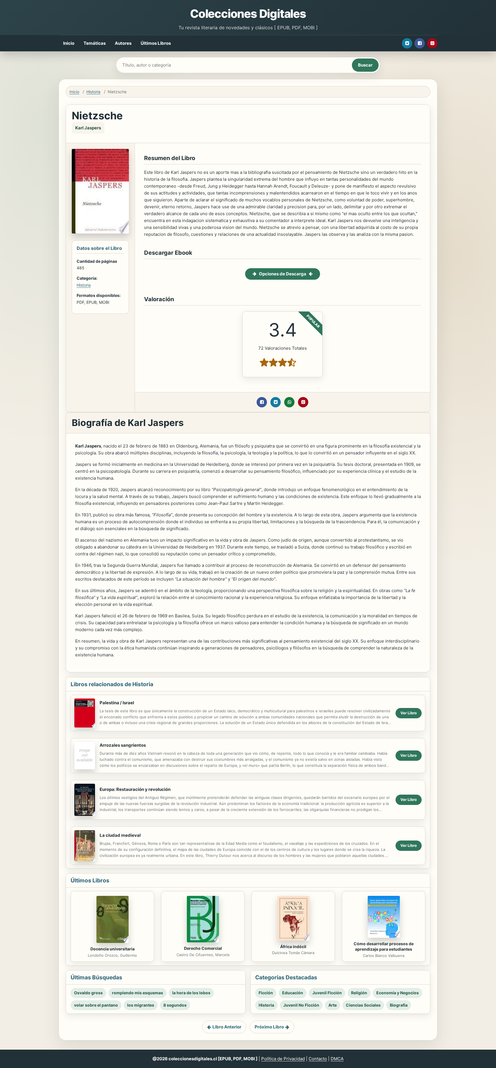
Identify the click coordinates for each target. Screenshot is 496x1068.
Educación (292, 992)
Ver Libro (408, 713)
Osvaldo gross (88, 992)
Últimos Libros (156, 43)
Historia (93, 91)
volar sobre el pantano (96, 1005)
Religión (359, 992)
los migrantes (140, 1005)
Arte (332, 1005)
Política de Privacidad (283, 1058)
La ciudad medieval (120, 835)
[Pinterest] (432, 43)
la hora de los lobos (191, 992)
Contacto (318, 1058)
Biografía (399, 1005)
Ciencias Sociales (363, 1005)
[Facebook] (419, 43)
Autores (123, 43)
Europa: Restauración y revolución (135, 789)
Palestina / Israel (117, 702)
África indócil (293, 946)
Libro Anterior (226, 1027)
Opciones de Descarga (282, 274)
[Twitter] (407, 43)
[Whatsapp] (289, 402)
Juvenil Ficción (327, 992)
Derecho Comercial (203, 948)
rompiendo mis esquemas (137, 992)
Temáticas (95, 43)
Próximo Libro (269, 1027)
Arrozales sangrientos (123, 745)
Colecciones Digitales (248, 14)
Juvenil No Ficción (301, 1005)
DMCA (337, 1058)
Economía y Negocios (397, 992)
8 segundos (175, 1005)
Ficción (266, 992)
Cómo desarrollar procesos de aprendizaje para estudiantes (384, 946)
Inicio (68, 43)
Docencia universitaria (112, 948)
